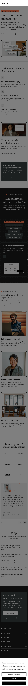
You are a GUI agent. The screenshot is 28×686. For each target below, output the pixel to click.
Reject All (14, 678)
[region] (14, 672)
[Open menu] (26, 3)
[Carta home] (5, 3)
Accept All (14, 683)
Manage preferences (14, 674)
